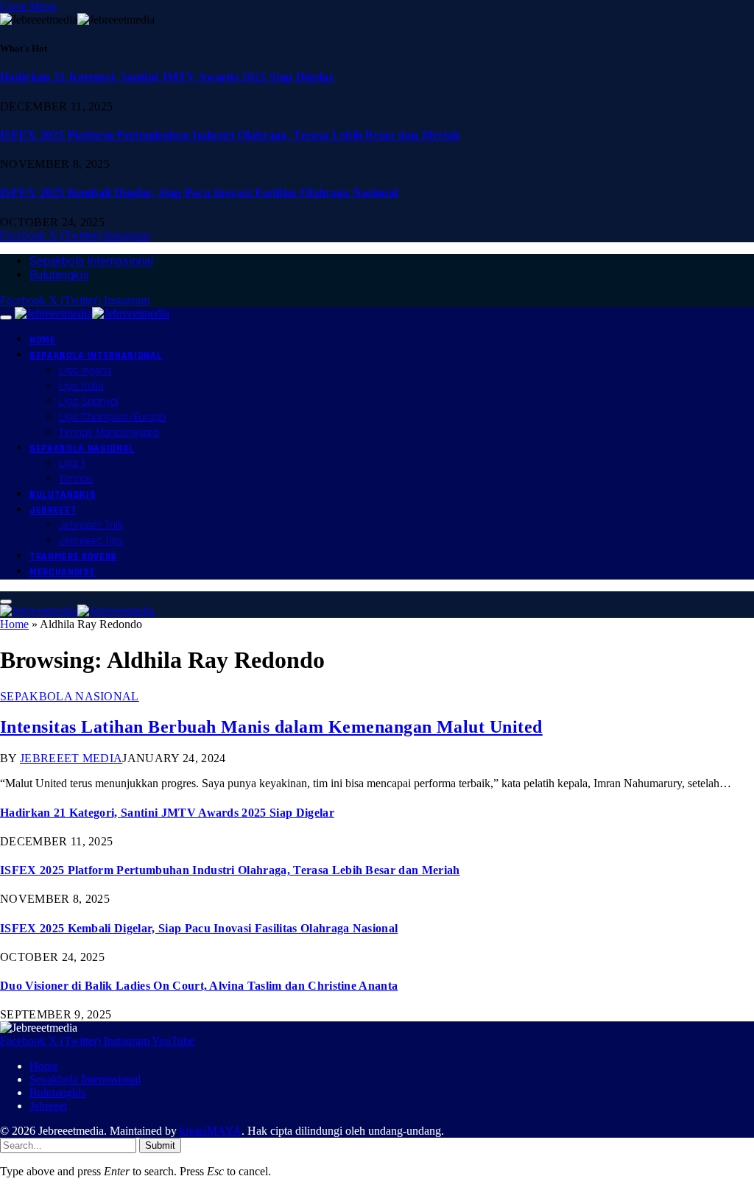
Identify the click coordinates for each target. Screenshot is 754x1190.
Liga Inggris (85, 371)
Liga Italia (81, 386)
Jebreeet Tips (91, 541)
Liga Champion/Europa (112, 417)
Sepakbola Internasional (91, 261)
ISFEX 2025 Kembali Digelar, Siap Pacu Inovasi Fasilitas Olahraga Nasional (199, 192)
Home (42, 340)
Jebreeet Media (71, 758)
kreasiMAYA (211, 1130)
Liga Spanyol (89, 401)
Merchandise (62, 572)
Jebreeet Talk (91, 525)
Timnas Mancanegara (109, 432)
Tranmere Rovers (73, 556)
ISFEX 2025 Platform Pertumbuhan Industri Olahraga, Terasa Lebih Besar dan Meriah (230, 135)
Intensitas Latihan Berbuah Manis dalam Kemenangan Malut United (271, 726)
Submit (160, 1145)
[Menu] (6, 317)
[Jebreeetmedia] (92, 313)
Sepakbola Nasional (82, 448)
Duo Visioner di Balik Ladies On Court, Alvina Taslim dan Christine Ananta (199, 985)
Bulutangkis (59, 275)
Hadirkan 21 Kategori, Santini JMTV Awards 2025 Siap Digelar (167, 77)
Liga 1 (72, 463)
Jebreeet (53, 510)
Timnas (76, 479)
